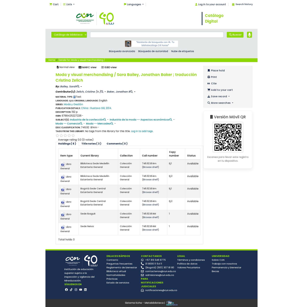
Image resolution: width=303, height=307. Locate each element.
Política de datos (187, 263)
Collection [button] (126, 155)
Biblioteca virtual (116, 271)
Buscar (237, 34)
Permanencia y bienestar (226, 267)
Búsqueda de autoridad (153, 51)
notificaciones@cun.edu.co (161, 290)
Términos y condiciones (191, 260)
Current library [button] (89, 155)
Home (51, 60)
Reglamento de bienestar (122, 267)
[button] (54, 4)
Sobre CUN (218, 260)
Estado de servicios (118, 282)
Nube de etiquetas (182, 51)
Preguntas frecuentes (119, 263)
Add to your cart (221, 90)
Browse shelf (150, 167)
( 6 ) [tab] (67, 143)
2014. (109, 108)
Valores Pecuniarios (188, 267)
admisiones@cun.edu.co (159, 275)
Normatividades (116, 275)
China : (85, 108)
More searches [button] (220, 103)
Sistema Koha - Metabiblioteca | (145, 303)
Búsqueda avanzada (122, 51)
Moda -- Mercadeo (98, 123)
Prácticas (112, 278)
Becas (215, 271)
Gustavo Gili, (97, 108)
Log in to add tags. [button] (142, 131)
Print (213, 77)
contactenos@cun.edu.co (160, 271)
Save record (219, 96)
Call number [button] (149, 155)
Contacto (112, 260)
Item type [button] (66, 155)
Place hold (217, 70)
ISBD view (110, 67)
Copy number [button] (174, 153)
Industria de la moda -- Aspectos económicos (139, 119)
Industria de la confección (87, 119)
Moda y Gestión (73, 104)
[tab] (91, 144)
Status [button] (191, 155)
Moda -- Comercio (68, 123)
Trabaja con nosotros (224, 263)
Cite (213, 83)
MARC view (88, 67)
